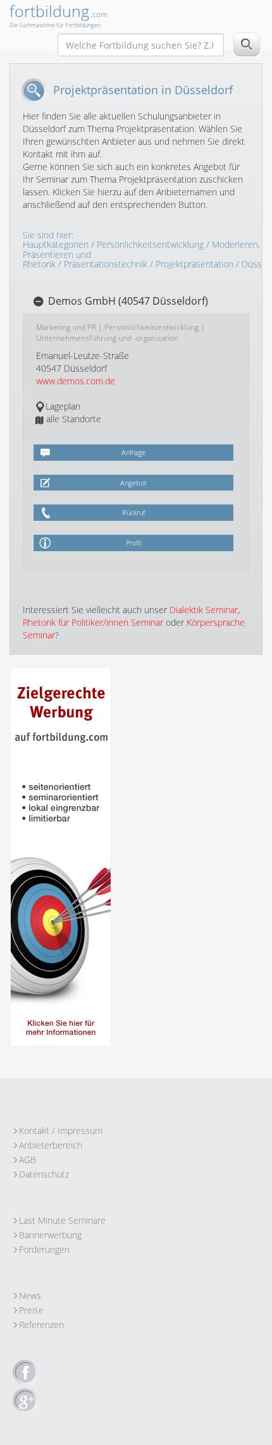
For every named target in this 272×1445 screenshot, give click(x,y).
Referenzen (41, 1325)
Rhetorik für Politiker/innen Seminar (93, 622)
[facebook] (25, 1373)
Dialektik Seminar (204, 610)
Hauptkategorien (56, 244)
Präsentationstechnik (105, 264)
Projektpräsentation (194, 264)
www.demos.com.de (75, 381)
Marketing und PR (66, 327)
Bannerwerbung (50, 1235)
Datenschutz (44, 1174)
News (30, 1296)
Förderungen (44, 1249)
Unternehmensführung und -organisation (107, 337)
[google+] (25, 1401)
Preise (31, 1310)
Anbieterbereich (50, 1145)
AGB (27, 1160)
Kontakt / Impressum (60, 1131)
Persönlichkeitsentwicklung (150, 244)
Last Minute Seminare (62, 1220)
